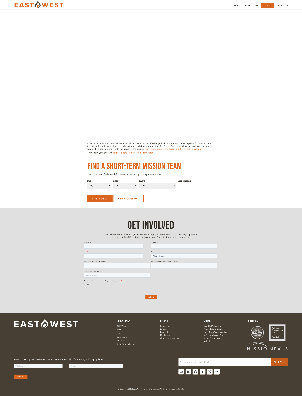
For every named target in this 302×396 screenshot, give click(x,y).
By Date (89, 181)
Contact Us (165, 326)
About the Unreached (169, 338)
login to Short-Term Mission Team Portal (133, 152)
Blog (119, 333)
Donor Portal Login (211, 338)
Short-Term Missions (126, 344)
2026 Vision (122, 326)
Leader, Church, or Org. (184, 181)
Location (115, 181)
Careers (163, 329)
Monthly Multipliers (212, 326)
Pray (247, 5)
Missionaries (165, 335)
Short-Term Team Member (215, 332)
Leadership (165, 332)
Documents (122, 337)
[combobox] (224, 362)
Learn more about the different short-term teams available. (174, 148)
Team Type (142, 181)
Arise (119, 329)
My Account (283, 5)
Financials (121, 340)
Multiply (207, 341)
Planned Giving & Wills (213, 329)
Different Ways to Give (213, 335)
